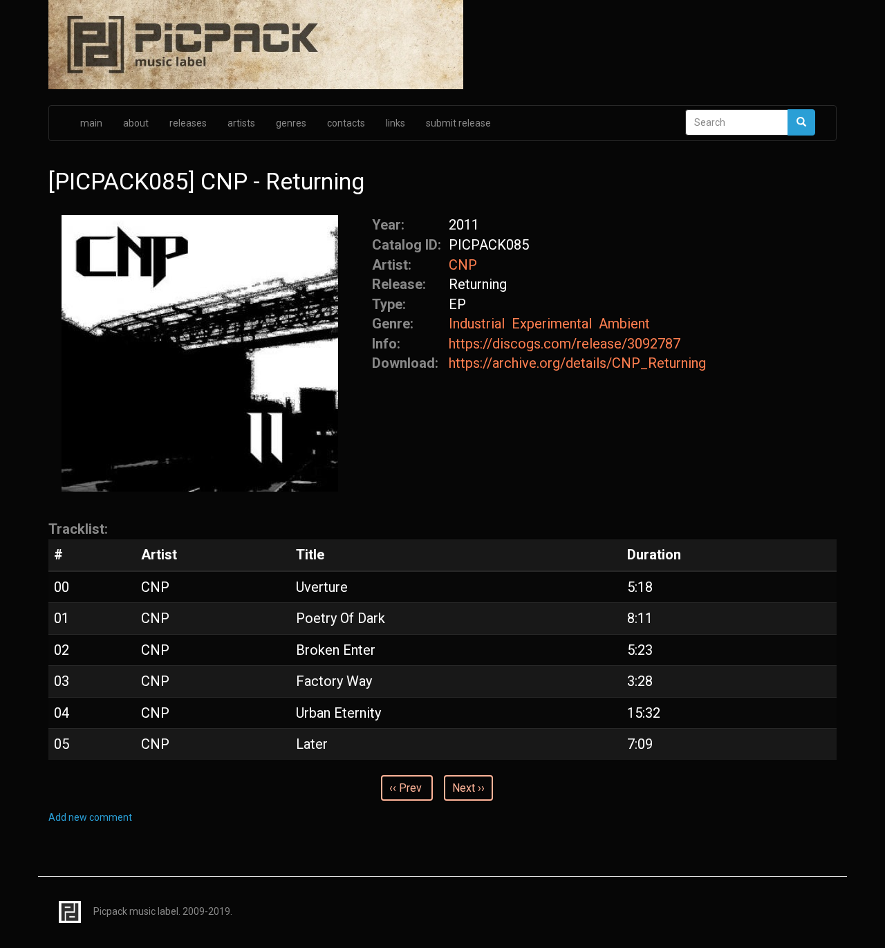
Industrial (477, 323)
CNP (463, 265)
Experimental (552, 323)
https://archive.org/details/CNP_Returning (577, 363)
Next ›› (468, 787)
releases (188, 123)
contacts (346, 123)
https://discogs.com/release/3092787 (564, 343)
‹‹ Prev (405, 787)
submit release (458, 123)
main (91, 123)
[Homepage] (442, 45)
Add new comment (90, 817)
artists (241, 123)
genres (291, 123)
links (395, 123)
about (136, 123)
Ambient (624, 323)
